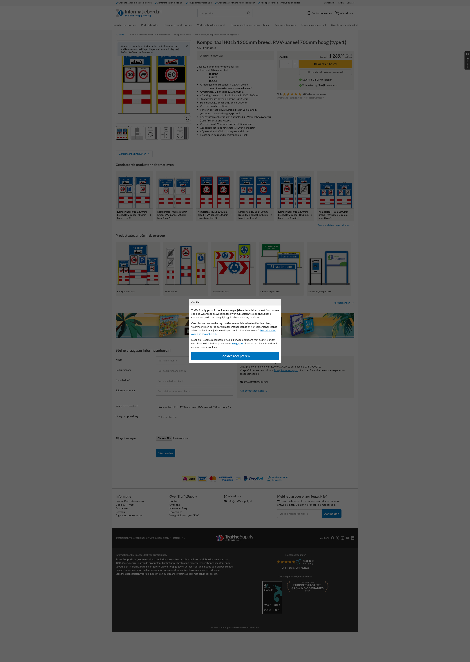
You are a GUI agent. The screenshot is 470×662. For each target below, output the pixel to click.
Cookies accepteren (235, 356)
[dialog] (235, 331)
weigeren (237, 343)
